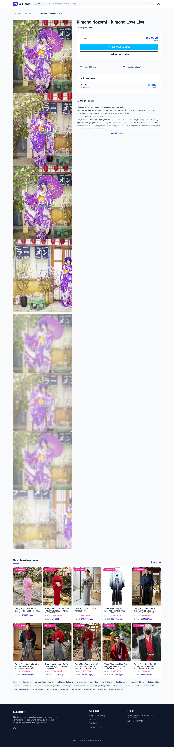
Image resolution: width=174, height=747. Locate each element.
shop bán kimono (121, 682)
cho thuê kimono (25, 682)
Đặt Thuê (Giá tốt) (121, 47)
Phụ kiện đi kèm (95, 727)
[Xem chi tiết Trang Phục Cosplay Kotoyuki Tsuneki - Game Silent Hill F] (116, 588)
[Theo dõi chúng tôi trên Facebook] (14, 728)
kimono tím (118, 686)
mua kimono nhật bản (22, 689)
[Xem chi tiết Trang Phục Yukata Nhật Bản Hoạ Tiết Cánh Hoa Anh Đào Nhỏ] (27, 588)
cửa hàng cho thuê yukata (65, 682)
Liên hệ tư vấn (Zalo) (119, 54)
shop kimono (81, 682)
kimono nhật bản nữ (115, 689)
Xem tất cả (156, 562)
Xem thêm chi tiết (117, 133)
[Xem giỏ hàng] (158, 3)
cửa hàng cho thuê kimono (44, 682)
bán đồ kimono (107, 682)
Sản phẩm (27, 14)
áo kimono (64, 689)
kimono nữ (101, 689)
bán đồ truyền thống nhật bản (101, 686)
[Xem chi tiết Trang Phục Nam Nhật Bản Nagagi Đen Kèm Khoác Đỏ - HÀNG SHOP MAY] (116, 644)
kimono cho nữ (89, 689)
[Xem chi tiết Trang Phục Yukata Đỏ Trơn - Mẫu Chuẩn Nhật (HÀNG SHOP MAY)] (57, 588)
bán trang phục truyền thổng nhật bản (75, 686)
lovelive (128, 686)
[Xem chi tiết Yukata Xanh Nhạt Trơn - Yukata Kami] (87, 588)
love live (138, 686)
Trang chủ (17, 14)
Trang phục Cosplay (97, 715)
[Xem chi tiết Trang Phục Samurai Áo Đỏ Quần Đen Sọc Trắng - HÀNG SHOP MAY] (57, 644)
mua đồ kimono (38, 689)
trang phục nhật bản (137, 682)
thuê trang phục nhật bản (23, 686)
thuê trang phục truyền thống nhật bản (47, 686)
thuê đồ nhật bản (153, 682)
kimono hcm (76, 689)
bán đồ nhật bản (52, 689)
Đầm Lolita (93, 723)
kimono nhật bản (150, 686)
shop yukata (94, 682)
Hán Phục (93, 719)
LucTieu (19, 712)
